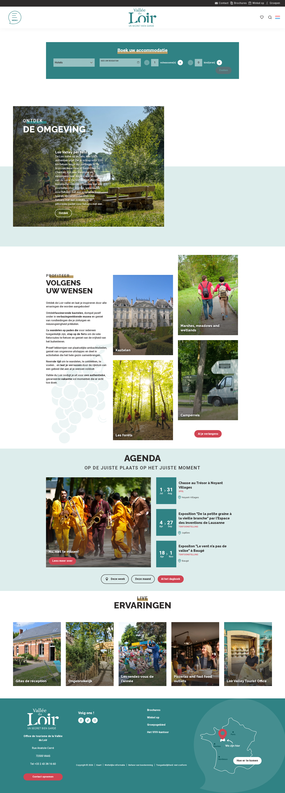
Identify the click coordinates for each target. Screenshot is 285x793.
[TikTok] (88, 720)
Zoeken (223, 70)
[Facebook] (81, 720)
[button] (270, 17)
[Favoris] (262, 17)
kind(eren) (209, 62)
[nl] (277, 17)
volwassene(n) (168, 62)
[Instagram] (95, 720)
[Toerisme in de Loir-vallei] (142, 17)
